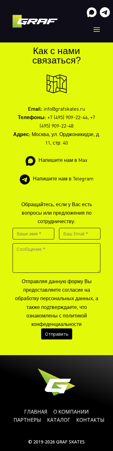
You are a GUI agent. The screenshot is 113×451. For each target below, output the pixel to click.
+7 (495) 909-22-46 (67, 117)
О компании (71, 411)
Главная (35, 411)
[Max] (92, 12)
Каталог (58, 419)
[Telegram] (105, 12)
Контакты (90, 419)
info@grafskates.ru (64, 109)
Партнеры (27, 419)
